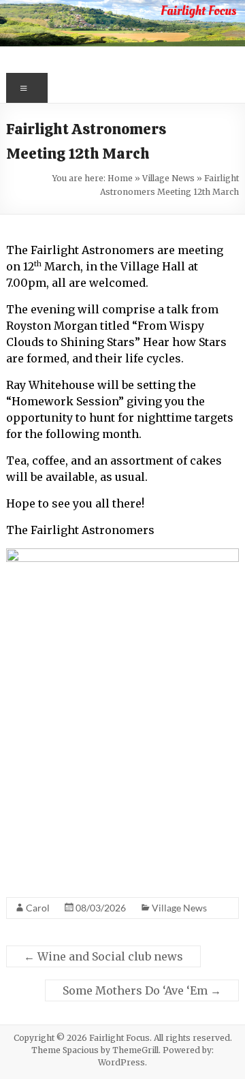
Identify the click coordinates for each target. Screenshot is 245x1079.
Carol (38, 907)
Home (120, 178)
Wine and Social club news (103, 956)
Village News (168, 178)
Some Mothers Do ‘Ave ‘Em (142, 990)
